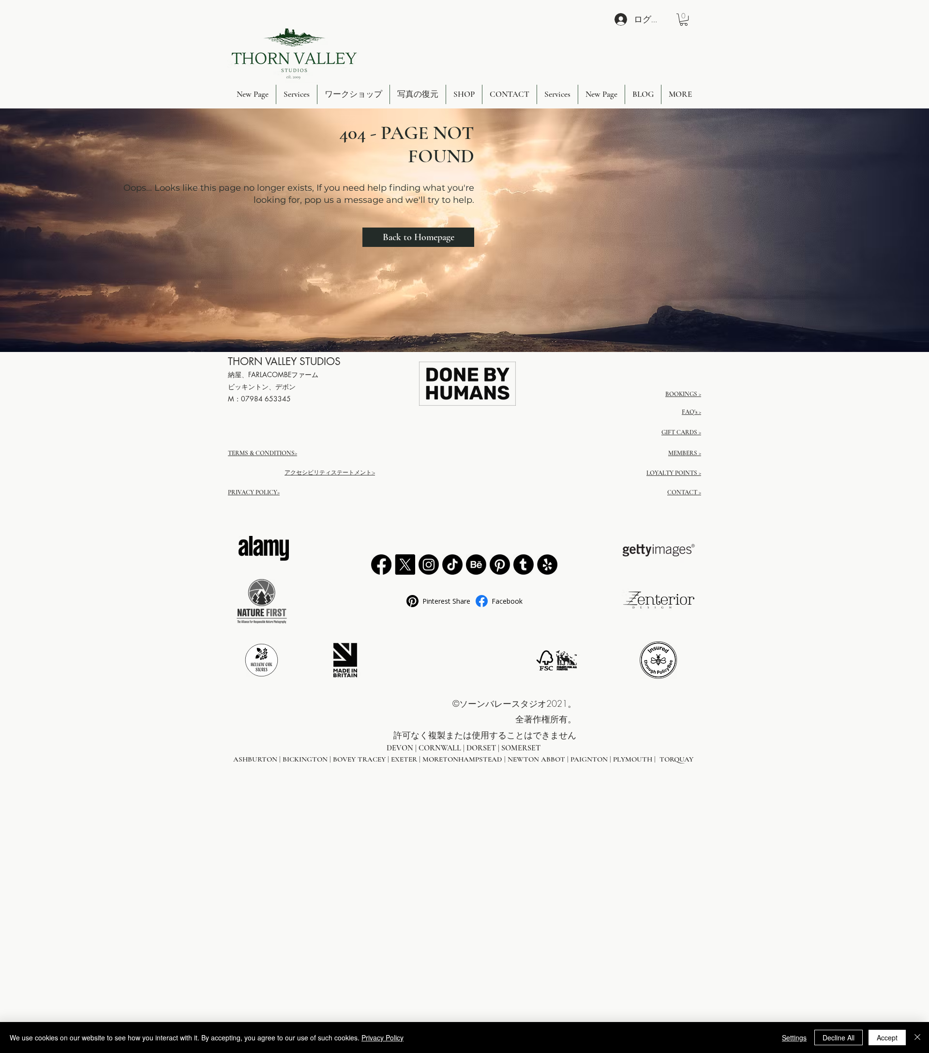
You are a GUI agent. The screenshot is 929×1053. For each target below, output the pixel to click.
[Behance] (476, 564)
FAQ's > (691, 412)
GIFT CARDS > (681, 432)
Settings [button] (794, 1037)
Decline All (838, 1037)
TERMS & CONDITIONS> (262, 453)
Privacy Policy (382, 1037)
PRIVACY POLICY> (254, 492)
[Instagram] (429, 564)
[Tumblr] (523, 564)
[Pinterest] (500, 564)
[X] (405, 564)
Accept (887, 1037)
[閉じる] (917, 1037)
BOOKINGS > (683, 394)
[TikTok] (452, 564)
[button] (683, 20)
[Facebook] (381, 564)
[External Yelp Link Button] (547, 564)
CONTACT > (684, 492)
